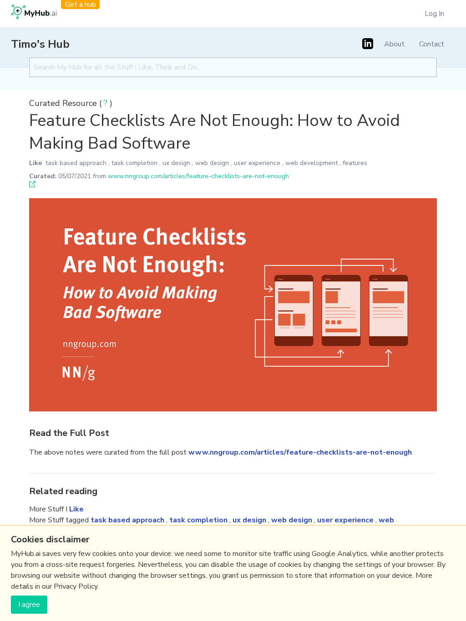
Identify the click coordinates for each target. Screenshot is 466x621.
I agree (29, 605)
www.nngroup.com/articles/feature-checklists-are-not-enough (198, 176)
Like (35, 163)
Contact (431, 44)
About (394, 44)
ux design (176, 163)
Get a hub (80, 4)
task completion (134, 163)
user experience (257, 163)
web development (311, 163)
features (355, 163)
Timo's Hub (40, 44)
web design (212, 163)
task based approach (76, 163)
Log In (434, 14)
